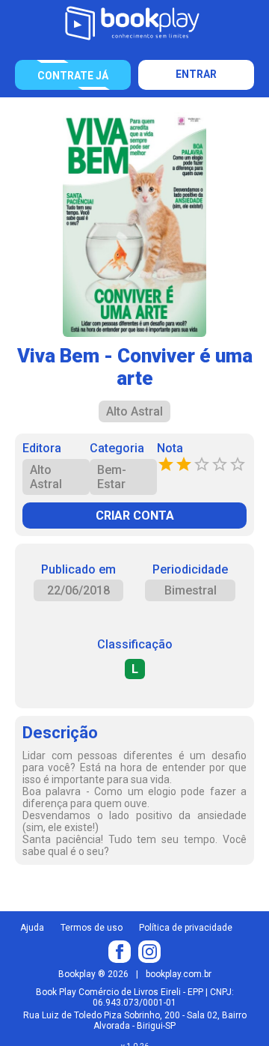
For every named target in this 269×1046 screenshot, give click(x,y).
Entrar (196, 74)
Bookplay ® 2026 (93, 974)
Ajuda (32, 927)
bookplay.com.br (178, 974)
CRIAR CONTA (135, 515)
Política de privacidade (185, 927)
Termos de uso (92, 927)
